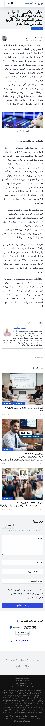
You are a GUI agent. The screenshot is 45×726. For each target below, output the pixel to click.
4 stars (10, 528)
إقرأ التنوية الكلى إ (20, 705)
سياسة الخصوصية (23, 718)
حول (41, 323)
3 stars (7, 528)
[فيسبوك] (26, 666)
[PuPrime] (15, 627)
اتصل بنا (25, 716)
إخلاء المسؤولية (35, 718)
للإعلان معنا (9, 716)
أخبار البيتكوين (38, 357)
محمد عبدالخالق (31, 37)
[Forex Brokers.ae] (33, 3)
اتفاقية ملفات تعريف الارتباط (22, 721)
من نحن (18, 716)
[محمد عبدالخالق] (7, 336)
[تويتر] (19, 666)
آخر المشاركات (32, 323)
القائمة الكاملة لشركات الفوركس (23, 641)
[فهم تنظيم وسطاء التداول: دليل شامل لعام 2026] (22, 389)
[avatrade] (30, 627)
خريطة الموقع (34, 716)
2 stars (5, 528)
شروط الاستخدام (10, 718)
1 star (3, 528)
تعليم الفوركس (7, 403)
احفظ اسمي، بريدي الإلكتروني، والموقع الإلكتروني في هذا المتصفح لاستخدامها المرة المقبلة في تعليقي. (24, 594)
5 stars (12, 528)
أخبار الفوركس (37, 28)
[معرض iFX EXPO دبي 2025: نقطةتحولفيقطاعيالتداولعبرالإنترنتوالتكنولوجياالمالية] (22, 483)
